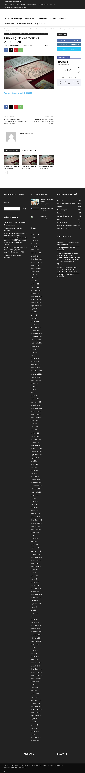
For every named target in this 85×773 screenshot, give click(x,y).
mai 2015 (34, 653)
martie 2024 (35, 324)
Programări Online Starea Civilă (46, 4)
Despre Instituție (16, 19)
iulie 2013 (34, 722)
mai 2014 (34, 691)
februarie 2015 (36, 663)
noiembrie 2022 (36, 374)
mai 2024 (34, 318)
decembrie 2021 (36, 408)
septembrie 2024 (36, 306)
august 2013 (35, 719)
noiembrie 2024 (36, 299)
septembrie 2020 (36, 455)
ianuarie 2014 (35, 703)
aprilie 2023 (35, 358)
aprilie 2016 (35, 619)
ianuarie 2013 (35, 740)
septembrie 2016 (36, 604)
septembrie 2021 (36, 417)
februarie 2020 (36, 476)
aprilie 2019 (35, 508)
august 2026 (35, 234)
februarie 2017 (36, 588)
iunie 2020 (34, 464)
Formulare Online (31, 4)
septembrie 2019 (36, 492)
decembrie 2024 (36, 296)
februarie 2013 (36, 737)
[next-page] (8, 172)
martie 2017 (35, 585)
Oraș (54, 19)
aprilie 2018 (35, 545)
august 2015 (35, 644)
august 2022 (35, 383)
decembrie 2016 (36, 594)
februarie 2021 (36, 439)
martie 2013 (35, 734)
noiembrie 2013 (36, 709)
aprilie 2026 (35, 247)
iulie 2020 (34, 461)
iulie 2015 (34, 647)
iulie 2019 (34, 498)
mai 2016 (34, 616)
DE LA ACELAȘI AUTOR (28, 150)
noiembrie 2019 (36, 486)
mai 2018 (34, 542)
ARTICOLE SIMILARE (12, 150)
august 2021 (35, 421)
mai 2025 (34, 281)
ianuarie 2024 (35, 330)
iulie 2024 (34, 312)
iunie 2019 (34, 501)
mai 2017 (34, 579)
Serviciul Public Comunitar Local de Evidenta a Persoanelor (26, 29)
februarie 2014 (36, 700)
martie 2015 (35, 660)
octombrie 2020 (36, 452)
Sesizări (23, 4)
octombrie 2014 (36, 675)
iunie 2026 (34, 240)
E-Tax (5, 4)
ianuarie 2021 (35, 442)
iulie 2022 (34, 386)
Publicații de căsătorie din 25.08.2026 (12, 256)
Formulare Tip (9, 24)
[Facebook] (6, 50)
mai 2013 (34, 728)
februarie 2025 (36, 290)
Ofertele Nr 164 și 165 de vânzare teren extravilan (15, 224)
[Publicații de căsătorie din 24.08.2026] (46, 160)
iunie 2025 (34, 278)
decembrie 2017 (36, 557)
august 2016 (35, 607)
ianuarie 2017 (35, 591)
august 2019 (35, 495)
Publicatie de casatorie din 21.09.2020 (18, 93)
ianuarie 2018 (35, 554)
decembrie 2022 (36, 371)
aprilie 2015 (35, 657)
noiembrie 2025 (36, 262)
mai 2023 (34, 355)
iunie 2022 (34, 389)
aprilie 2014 (35, 694)
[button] (78, 19)
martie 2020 (35, 473)
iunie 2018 (34, 539)
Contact (61, 19)
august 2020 (35, 458)
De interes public (44, 19)
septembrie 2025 (36, 268)
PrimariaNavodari (14, 45)
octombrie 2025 (36, 265)
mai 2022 (34, 393)
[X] (11, 50)
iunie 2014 (34, 688)
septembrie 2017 (36, 567)
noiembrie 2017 (36, 560)
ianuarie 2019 (35, 517)
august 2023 (35, 346)
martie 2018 (35, 548)
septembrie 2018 (36, 529)
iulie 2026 (34, 237)
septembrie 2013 (36, 716)
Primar (7, 19)
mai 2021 (34, 430)
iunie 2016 (34, 613)
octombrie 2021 (36, 414)
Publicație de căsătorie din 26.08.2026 (13, 229)
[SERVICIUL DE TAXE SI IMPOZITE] (35, 202)
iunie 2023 (34, 352)
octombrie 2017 (36, 563)
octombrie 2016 (36, 601)
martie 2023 (35, 362)
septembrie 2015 (36, 641)
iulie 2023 (34, 349)
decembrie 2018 (36, 520)
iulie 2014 (34, 685)
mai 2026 (34, 244)
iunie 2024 (34, 315)
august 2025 (35, 271)
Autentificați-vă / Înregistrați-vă (12, 1)
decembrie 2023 (36, 334)
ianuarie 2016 (35, 629)
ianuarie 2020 (35, 480)
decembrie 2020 (36, 445)
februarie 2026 (36, 253)
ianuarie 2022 (35, 405)
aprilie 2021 (35, 433)
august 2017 (35, 570)
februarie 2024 (36, 327)
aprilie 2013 (35, 731)
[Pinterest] (16, 50)
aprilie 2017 (35, 582)
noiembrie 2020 (36, 448)
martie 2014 (35, 697)
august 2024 (35, 309)
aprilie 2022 (35, 396)
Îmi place (76, 40)
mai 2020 (34, 467)
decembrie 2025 (36, 259)
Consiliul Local (30, 19)
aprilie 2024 (35, 321)
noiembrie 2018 (36, 523)
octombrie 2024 (36, 303)
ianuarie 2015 (35, 666)
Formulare (43, 216)
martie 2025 (35, 287)
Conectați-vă (75, 44)
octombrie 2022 (36, 377)
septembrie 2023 (36, 343)
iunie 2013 (34, 725)
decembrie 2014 (36, 669)
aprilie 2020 (35, 470)
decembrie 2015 (36, 632)
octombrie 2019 (36, 489)
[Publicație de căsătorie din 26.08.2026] (11, 160)
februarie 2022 (36, 402)
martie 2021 (35, 436)
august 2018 (35, 532)
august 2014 (35, 681)
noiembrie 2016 (36, 598)
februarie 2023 (36, 365)
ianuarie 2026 (35, 256)
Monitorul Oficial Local (24, 24)
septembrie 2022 (36, 380)
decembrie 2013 (36, 706)
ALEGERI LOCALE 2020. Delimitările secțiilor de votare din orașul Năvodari (15, 121)
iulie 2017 (34, 573)
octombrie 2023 (36, 340)
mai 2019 (34, 504)
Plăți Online (39, 24)
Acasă (6, 29)
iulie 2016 (34, 610)
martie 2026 (35, 250)
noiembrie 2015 (36, 635)
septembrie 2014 (36, 678)
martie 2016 (35, 622)
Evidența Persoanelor (47, 208)
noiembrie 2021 (36, 411)
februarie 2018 (36, 551)
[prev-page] (5, 172)
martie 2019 (35, 511)
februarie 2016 (36, 626)
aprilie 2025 (35, 284)
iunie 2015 (34, 650)
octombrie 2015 (36, 638)
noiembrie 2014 (36, 672)
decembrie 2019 (36, 483)
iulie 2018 (34, 535)
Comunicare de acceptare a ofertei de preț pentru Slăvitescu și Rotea (43, 121)
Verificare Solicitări (14, 4)
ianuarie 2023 (35, 368)
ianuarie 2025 (35, 293)
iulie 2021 (34, 424)
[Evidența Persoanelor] (35, 210)
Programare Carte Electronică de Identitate (15, 7)
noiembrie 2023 (36, 337)
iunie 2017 (34, 576)
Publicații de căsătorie (51, 29)
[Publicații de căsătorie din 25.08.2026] (29, 160)
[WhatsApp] (20, 50)
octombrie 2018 (36, 526)
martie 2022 (35, 399)
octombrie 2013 (36, 712)
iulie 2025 (34, 275)
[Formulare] (35, 219)
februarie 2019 (36, 514)
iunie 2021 (34, 427)
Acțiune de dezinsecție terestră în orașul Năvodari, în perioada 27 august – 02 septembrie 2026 (15, 250)
